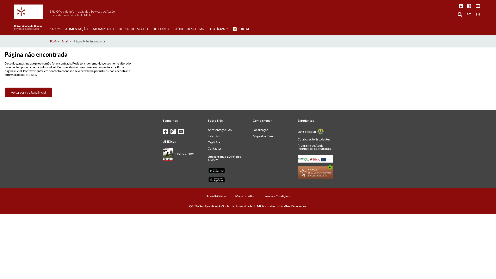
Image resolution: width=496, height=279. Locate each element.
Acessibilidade (216, 196)
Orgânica (214, 142)
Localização (260, 130)
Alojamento (103, 28)
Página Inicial (59, 41)
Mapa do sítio (244, 196)
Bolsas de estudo (133, 28)
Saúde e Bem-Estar (189, 28)
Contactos (215, 148)
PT (470, 14)
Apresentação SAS (220, 130)
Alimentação (76, 28)
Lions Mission (307, 131)
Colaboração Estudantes (314, 139)
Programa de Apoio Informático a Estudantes (314, 147)
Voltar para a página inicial (28, 92)
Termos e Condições (276, 196)
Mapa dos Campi (264, 136)
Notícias (217, 28)
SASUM (55, 28)
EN (478, 14)
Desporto (161, 28)
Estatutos (214, 136)
